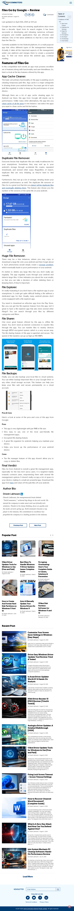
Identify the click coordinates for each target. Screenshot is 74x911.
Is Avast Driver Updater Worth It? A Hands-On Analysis (38, 679)
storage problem (46, 265)
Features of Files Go (64, 20)
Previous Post (18, 525)
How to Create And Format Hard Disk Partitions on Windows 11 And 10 (9, 606)
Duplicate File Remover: (65, 28)
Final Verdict (65, 40)
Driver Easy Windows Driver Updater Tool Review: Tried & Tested (40, 657)
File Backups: (65, 38)
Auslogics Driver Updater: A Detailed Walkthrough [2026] (40, 728)
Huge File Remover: (64, 32)
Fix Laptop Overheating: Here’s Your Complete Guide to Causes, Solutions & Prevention (45, 569)
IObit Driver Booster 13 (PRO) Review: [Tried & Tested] (38, 701)
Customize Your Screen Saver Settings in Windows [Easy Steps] (40, 635)
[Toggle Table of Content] (68, 16)
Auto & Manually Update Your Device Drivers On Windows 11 (27, 605)
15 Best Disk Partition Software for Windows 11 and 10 (45, 608)
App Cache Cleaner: (64, 24)
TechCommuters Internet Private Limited (35, 909)
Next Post (37, 525)
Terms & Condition (31, 902)
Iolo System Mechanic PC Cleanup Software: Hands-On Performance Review (40, 851)
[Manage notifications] (69, 906)
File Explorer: (65, 35)
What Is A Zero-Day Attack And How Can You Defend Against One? (40, 826)
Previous (50, 535)
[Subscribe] (58, 889)
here (12, 483)
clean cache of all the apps (13, 103)
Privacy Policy (44, 902)
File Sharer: (64, 37)
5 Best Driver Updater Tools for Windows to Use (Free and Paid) (9, 565)
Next (53, 535)
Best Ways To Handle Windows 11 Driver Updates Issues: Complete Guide (27, 567)
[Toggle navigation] (70, 3)
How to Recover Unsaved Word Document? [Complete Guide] (39, 801)
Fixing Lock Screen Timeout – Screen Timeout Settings (40, 775)
